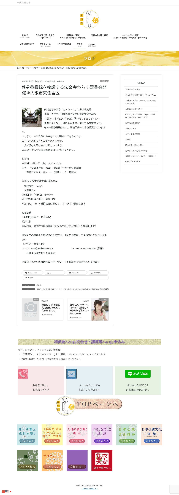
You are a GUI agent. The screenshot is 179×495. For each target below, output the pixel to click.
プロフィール (130, 129)
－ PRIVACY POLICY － (89, 488)
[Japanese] (10, 491)
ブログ (128, 140)
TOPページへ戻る (132, 89)
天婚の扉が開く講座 (133, 109)
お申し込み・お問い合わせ (136, 151)
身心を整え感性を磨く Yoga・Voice (140, 95)
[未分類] (30, 303)
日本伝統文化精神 (132, 123)
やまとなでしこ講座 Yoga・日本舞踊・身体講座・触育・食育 (140, 116)
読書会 (104, 81)
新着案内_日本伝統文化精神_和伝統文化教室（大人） (51, 308)
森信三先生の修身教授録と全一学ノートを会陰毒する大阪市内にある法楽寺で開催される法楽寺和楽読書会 (74, 289)
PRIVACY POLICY (132, 162)
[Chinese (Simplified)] (3, 491)
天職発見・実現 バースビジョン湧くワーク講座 (140, 101)
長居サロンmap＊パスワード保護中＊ (140, 156)
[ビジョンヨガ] (100, 306)
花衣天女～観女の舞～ (134, 145)
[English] (7, 491)
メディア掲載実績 (132, 134)
